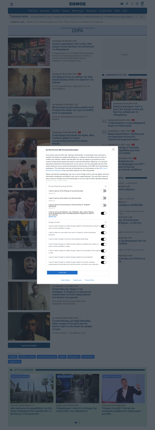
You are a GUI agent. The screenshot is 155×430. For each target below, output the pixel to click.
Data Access (77, 280)
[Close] (114, 150)
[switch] (103, 190)
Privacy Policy (89, 280)
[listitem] (77, 186)
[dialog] (77, 215)
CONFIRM (62, 272)
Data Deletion (65, 280)
